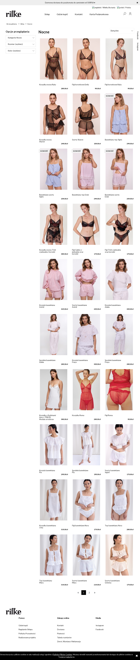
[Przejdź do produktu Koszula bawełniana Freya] (86, 336)
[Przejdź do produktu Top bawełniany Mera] (54, 556)
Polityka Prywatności (27, 633)
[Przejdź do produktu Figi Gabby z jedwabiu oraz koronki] (86, 226)
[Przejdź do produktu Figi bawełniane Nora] (86, 501)
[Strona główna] (23, 13)
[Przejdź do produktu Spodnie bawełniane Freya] (119, 336)
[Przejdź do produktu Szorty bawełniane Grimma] (119, 556)
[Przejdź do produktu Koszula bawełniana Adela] (119, 281)
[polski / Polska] (124, 7)
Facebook (138, 35)
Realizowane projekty (27, 637)
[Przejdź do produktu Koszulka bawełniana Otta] (54, 501)
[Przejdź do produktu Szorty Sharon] (86, 115)
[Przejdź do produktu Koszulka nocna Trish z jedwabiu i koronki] (54, 226)
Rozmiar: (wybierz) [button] (15, 44)
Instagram (138, 47)
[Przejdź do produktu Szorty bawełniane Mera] (86, 556)
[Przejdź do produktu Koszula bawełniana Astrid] (54, 281)
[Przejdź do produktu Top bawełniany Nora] (119, 501)
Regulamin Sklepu (26, 629)
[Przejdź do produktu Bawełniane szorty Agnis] (54, 170)
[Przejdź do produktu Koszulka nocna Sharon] (54, 115)
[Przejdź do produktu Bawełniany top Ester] (86, 170)
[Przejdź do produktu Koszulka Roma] (86, 391)
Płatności (61, 633)
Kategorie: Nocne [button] (15, 38)
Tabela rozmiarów (64, 637)
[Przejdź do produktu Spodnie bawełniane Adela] (54, 336)
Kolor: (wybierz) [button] (14, 51)
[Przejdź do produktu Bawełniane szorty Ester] (119, 170)
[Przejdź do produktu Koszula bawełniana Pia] (54, 446)
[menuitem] (47, 14)
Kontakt (60, 625)
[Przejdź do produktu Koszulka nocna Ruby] (54, 60)
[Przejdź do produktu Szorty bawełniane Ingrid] (119, 446)
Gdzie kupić (23, 625)
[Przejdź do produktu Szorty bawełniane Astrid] (86, 281)
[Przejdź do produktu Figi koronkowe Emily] (86, 60)
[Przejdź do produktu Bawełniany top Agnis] (119, 115)
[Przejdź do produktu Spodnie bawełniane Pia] (86, 446)
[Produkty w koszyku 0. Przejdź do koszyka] (119, 13)
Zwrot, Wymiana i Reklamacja (69, 641)
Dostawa (60, 629)
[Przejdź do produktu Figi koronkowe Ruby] (119, 60)
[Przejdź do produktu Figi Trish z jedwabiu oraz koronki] (119, 226)
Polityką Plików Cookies (62, 654)
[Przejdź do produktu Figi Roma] (119, 391)
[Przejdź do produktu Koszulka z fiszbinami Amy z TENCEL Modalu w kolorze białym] (54, 391)
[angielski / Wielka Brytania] (103, 7)
